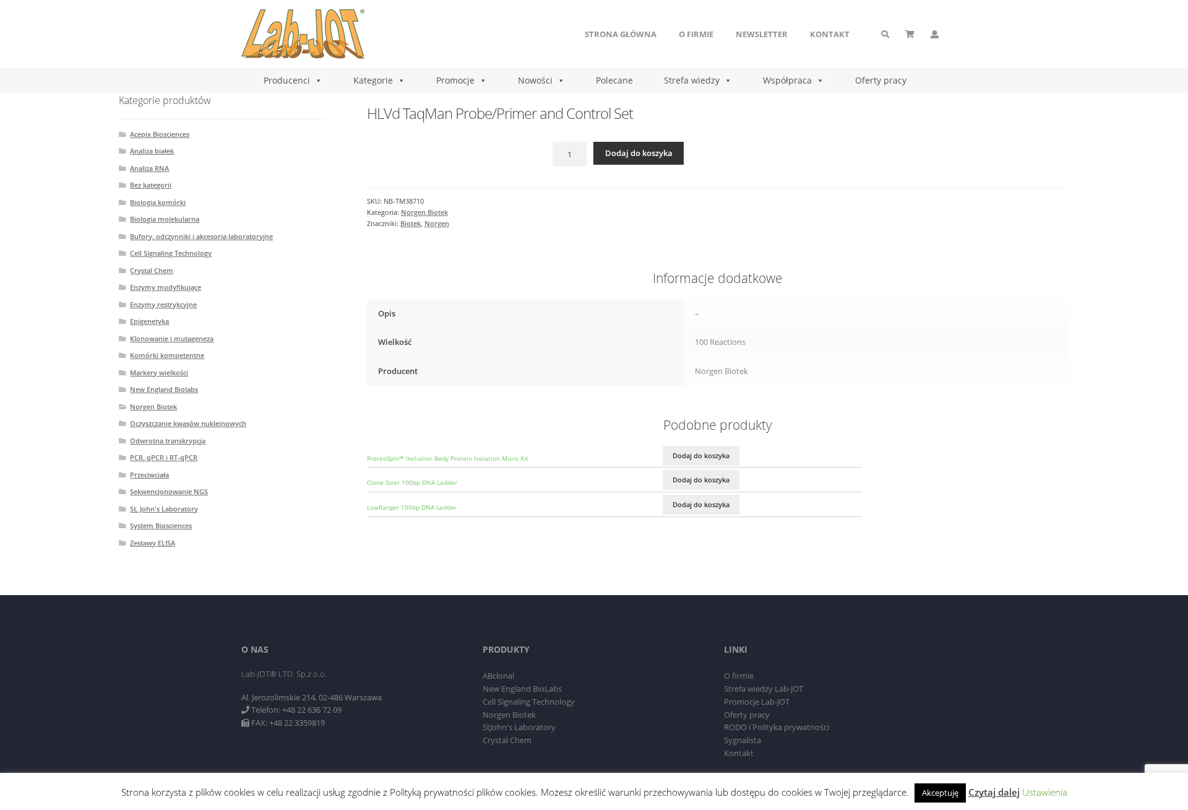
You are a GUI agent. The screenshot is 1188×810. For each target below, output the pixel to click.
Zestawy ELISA (152, 542)
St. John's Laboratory (164, 508)
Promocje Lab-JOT (757, 701)
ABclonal (498, 675)
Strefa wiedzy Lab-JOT (763, 688)
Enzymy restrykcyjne (163, 304)
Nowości (535, 80)
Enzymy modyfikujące (165, 287)
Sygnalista (742, 740)
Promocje (455, 80)
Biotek (410, 223)
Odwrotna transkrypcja (167, 440)
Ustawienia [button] (1044, 792)
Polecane (614, 80)
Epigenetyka (149, 321)
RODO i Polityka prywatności (776, 727)
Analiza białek (152, 150)
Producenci (287, 80)
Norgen (436, 223)
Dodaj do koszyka (639, 153)
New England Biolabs (164, 389)
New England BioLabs (522, 688)
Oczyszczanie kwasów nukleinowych (188, 423)
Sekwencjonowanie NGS (169, 491)
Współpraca (787, 80)
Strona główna (620, 34)
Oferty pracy (880, 80)
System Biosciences (161, 525)
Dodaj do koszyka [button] (701, 455)
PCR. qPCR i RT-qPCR (163, 457)
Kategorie (373, 80)
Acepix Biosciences (159, 134)
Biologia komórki (158, 202)
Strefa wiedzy (692, 80)
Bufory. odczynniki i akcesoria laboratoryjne (201, 236)
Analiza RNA (149, 168)
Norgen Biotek (424, 212)
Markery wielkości (159, 372)
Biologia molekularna (164, 219)
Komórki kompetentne (167, 355)
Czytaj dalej (994, 792)
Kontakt (830, 34)
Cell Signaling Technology (171, 253)
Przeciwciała (149, 474)
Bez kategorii (150, 184)
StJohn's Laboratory (519, 727)
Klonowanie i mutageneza (171, 338)
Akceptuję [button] (940, 792)
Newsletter (762, 34)
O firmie (696, 34)
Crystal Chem (151, 270)
